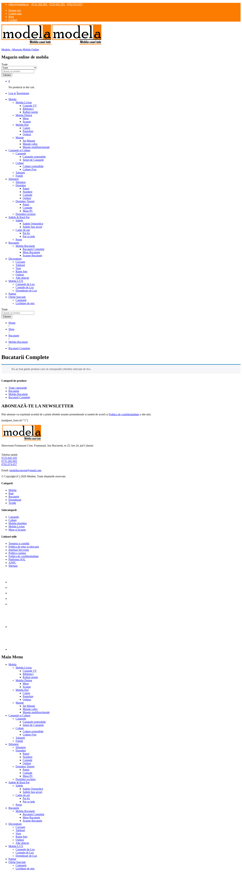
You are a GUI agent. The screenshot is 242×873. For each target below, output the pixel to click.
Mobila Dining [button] (24, 115)
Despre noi (15, 10)
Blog (11, 16)
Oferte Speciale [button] (17, 296)
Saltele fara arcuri (32, 226)
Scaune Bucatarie (32, 255)
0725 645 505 (57, 4)
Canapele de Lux (25, 284)
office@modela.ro (19, 4)
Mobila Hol (22, 689)
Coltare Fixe (29, 169)
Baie (11, 493)
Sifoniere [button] (14, 178)
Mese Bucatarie (31, 252)
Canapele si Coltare (19, 715)
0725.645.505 (9, 457)
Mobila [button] (12, 99)
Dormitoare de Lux (26, 290)
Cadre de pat (23, 795)
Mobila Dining (24, 680)
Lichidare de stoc (25, 303)
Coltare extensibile (33, 166)
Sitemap (13, 565)
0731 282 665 (40, 4)
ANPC (12, 562)
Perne (19, 239)
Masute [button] (20, 137)
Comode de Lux (25, 287)
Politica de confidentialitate (124, 414)
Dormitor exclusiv (26, 214)
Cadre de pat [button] (23, 229)
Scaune (27, 121)
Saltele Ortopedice (33, 223)
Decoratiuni (15, 823)
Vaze (18, 268)
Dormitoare (15, 499)
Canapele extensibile (34, 156)
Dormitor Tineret (25, 766)
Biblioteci (28, 108)
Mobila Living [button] (24, 102)
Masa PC (28, 210)
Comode (27, 194)
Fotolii (19, 175)
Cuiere (26, 127)
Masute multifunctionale (36, 147)
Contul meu (15, 13)
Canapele (14, 516)
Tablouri (20, 265)
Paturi (26, 188)
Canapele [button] (21, 153)
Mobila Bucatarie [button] (25, 245)
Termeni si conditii (19, 543)
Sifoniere (21, 182)
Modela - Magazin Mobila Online (20, 49)
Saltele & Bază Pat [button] (19, 217)
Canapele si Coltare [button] (19, 150)
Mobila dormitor (18, 523)
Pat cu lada (29, 236)
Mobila (12, 490)
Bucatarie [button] (14, 242)
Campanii (21, 300)
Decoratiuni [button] (15, 258)
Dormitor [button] (21, 185)
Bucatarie (14, 390)
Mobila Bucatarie (18, 394)
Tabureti (20, 172)
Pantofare (28, 131)
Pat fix (26, 233)
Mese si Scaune (17, 529)
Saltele (19, 785)
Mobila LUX (16, 846)
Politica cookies (17, 553)
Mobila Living (17, 526)
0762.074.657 (9, 464)
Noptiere (27, 191)
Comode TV (30, 105)
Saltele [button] (19, 220)
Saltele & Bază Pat (19, 782)
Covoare (20, 261)
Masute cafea (30, 143)
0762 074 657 (75, 4)
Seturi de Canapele (33, 159)
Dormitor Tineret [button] (25, 201)
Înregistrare (23, 93)
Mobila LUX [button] (16, 280)
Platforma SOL (17, 559)
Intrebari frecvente (19, 549)
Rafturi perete (30, 112)
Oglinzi (27, 134)
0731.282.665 (9, 461)
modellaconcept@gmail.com (25, 470)
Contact (13, 19)
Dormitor (21, 750)
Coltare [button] (20, 163)
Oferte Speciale (17, 862)
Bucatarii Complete (33, 249)
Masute (20, 702)
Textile (12, 502)
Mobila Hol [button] (22, 124)
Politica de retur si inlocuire (24, 546)
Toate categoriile (18, 387)
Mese (26, 118)
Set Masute (29, 140)
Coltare (13, 520)
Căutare (7, 75)
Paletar (12, 293)
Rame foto (21, 271)
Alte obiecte (22, 277)
